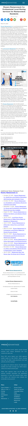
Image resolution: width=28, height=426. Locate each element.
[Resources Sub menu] (8, 398)
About (3, 393)
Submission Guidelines (17, 395)
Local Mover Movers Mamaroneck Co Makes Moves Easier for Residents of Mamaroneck (14, 219)
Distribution (4, 394)
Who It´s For (4, 389)
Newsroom (17, 400)
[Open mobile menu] (23, 2)
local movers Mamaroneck (9, 48)
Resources (4, 398)
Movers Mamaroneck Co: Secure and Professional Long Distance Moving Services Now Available (15, 208)
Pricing (3, 391)
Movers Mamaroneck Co (7, 26)
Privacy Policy (18, 387)
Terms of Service (19, 389)
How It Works (5, 387)
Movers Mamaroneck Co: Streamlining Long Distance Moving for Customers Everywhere (15, 202)
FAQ (2, 396)
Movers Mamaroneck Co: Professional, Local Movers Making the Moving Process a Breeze (15, 230)
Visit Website (14, 296)
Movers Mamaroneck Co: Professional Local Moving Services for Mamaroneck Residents (15, 236)
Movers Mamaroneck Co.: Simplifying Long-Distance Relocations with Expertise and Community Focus (15, 197)
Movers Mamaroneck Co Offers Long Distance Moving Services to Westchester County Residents (15, 248)
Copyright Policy (18, 391)
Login (15, 402)
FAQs (15, 393)
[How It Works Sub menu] (10, 387)
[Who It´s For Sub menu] (9, 389)
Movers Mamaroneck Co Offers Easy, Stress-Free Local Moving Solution (14, 225)
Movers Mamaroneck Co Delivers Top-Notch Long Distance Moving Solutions (15, 213)
